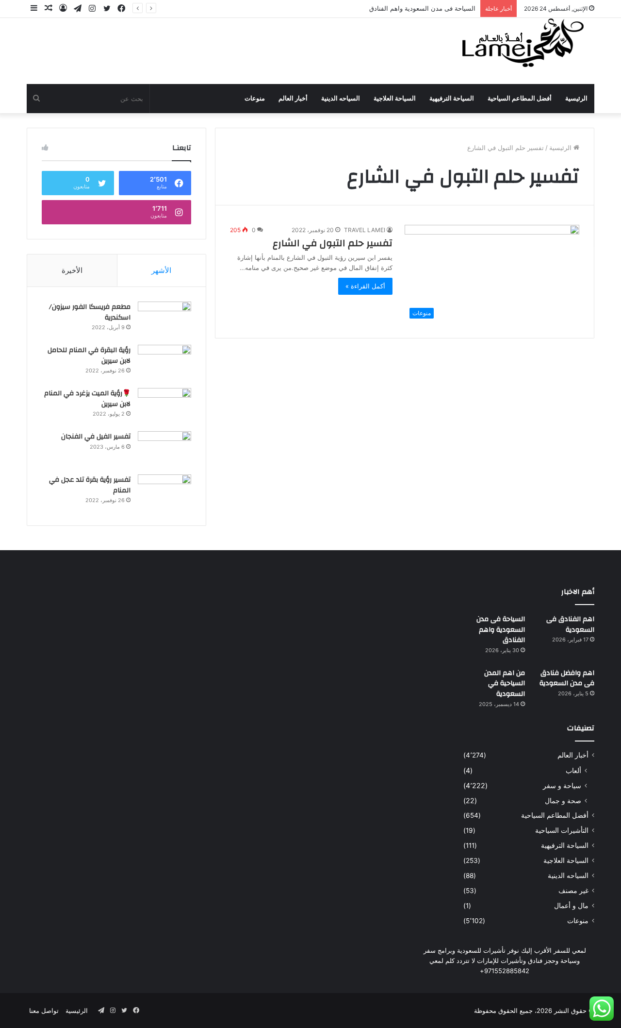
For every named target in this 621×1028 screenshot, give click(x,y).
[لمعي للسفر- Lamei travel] (520, 44)
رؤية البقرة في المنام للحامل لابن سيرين (89, 355)
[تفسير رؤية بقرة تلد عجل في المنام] (164, 492)
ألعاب (573, 770)
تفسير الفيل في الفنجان (96, 436)
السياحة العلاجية (395, 98)
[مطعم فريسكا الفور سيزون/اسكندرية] (164, 320)
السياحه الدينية (340, 98)
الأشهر (161, 270)
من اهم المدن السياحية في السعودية (504, 683)
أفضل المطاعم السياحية (520, 98)
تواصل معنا (44, 1010)
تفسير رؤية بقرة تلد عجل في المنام (90, 485)
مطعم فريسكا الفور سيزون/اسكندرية (90, 312)
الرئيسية (576, 98)
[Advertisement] (213, 49)
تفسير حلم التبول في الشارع (332, 243)
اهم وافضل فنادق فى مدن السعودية (566, 678)
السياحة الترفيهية (451, 98)
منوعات (255, 98)
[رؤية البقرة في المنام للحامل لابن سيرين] (164, 363)
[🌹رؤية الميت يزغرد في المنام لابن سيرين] (164, 406)
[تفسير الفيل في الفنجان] (164, 449)
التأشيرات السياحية (561, 830)
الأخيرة (72, 270)
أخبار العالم (293, 98)
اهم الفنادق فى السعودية (570, 624)
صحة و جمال (563, 800)
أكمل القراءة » (365, 286)
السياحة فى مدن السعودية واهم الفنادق (422, 8)
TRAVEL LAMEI (364, 230)
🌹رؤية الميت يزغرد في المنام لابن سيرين (87, 398)
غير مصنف (573, 890)
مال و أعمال (571, 906)
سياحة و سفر (562, 785)
